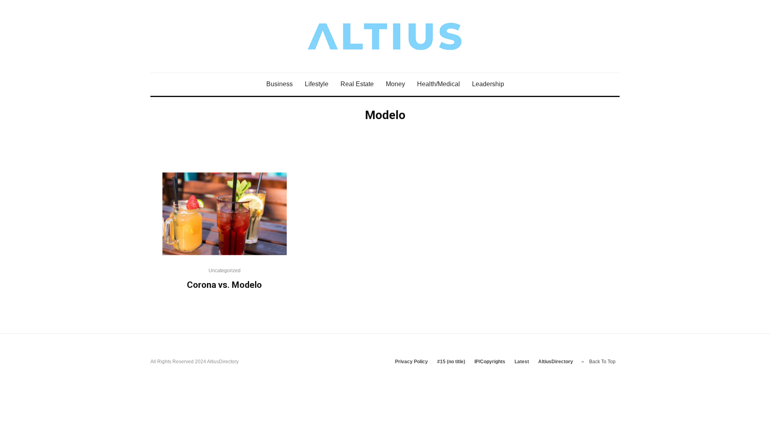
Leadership (488, 84)
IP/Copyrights (489, 361)
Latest (522, 361)
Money (395, 84)
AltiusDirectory (555, 361)
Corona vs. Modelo (224, 285)
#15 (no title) (451, 361)
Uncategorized (225, 270)
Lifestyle (316, 84)
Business (279, 84)
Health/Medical (438, 84)
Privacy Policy (411, 361)
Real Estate (357, 84)
